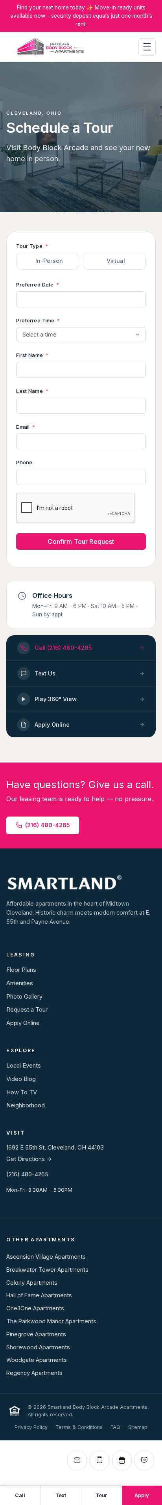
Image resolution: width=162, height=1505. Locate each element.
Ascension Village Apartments (46, 1256)
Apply (141, 1495)
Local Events (23, 1065)
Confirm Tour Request (81, 541)
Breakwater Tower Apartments (47, 1269)
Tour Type (29, 246)
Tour (101, 1495)
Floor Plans (21, 969)
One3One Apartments (35, 1308)
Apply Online (23, 1023)
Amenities (19, 983)
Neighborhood (25, 1105)
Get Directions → (29, 1159)
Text (60, 1495)
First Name (29, 355)
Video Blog (21, 1079)
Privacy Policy (31, 1427)
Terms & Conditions (79, 1427)
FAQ (115, 1427)
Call (20, 1495)
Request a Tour (27, 1009)
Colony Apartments (31, 1282)
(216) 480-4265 (47, 825)
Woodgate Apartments (36, 1359)
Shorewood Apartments (38, 1347)
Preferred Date (34, 284)
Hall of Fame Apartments (39, 1295)
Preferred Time (35, 320)
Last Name (29, 391)
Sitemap (137, 1427)
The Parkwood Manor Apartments (51, 1321)
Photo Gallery (24, 996)
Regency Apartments (34, 1372)
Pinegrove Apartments (36, 1334)
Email (22, 427)
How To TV (21, 1092)
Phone (24, 462)
